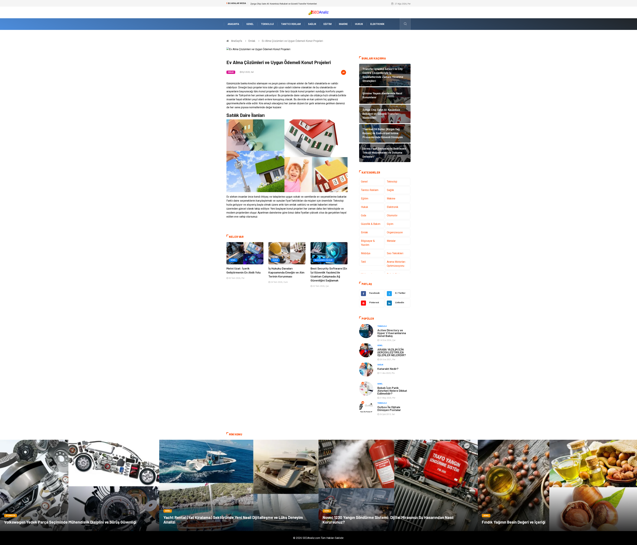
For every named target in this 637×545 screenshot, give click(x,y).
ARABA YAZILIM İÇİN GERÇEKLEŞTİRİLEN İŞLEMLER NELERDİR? (391, 352)
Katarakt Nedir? (387, 368)
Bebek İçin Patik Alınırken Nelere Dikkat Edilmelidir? (392, 390)
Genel (250, 24)
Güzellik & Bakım (370, 224)
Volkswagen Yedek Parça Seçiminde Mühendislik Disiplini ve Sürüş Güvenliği (70, 522)
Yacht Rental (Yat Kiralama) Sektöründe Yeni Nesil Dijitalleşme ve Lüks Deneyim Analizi (233, 519)
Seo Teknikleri (395, 253)
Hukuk (359, 24)
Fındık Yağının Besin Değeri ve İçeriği (513, 522)
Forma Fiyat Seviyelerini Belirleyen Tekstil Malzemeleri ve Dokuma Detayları (285, 3)
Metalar (391, 240)
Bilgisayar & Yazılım (323, 260)
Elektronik (377, 24)
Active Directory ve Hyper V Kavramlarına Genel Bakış (391, 333)
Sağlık (312, 24)
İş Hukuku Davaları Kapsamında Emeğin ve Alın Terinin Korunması (286, 272)
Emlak (251, 41)
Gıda (363, 215)
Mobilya (365, 253)
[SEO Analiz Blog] (318, 11)
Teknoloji (267, 24)
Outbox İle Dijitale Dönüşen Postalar (389, 408)
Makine (343, 24)
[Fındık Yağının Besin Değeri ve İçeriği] (557, 485)
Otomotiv (392, 215)
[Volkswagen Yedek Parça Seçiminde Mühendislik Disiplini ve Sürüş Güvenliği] (79, 485)
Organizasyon (395, 232)
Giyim (390, 224)
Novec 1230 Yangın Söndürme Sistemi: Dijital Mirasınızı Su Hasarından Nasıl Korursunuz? (388, 519)
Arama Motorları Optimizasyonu (396, 263)
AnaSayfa (233, 24)
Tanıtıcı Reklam (291, 24)
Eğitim (327, 24)
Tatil (363, 261)
